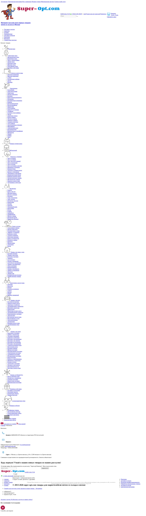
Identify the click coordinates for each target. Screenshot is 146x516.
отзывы (6, 485)
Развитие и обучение (13, 337)
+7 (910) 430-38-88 (8, 476)
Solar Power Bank (12, 91)
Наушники (10, 99)
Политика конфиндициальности (130, 482)
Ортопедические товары (14, 178)
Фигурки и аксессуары (14, 368)
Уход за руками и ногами (14, 166)
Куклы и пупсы (11, 362)
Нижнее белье (11, 169)
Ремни (9, 293)
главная (6, 479)
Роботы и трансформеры (14, 359)
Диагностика (11, 315)
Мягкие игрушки (12, 350)
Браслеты (10, 286)
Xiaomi (9, 134)
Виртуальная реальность (14, 97)
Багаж (9, 246)
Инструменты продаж (13, 411)
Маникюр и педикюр (13, 167)
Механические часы (13, 57)
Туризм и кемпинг (12, 235)
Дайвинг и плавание (13, 232)
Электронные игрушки (14, 353)
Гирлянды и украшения (14, 378)
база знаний (21, 424)
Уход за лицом (11, 158)
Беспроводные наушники (14, 100)
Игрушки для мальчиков (14, 339)
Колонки (10, 96)
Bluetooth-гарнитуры (13, 308)
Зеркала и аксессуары (13, 181)
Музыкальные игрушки (14, 356)
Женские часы (11, 64)
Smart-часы (10, 93)
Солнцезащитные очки (18, 401)
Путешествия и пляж (13, 231)
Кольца (9, 287)
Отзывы (6, 32)
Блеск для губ (11, 191)
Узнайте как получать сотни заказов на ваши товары (23, 488)
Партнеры (7, 37)
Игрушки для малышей (14, 343)
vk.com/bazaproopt (25, 444)
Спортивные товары (13, 228)
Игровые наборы (12, 348)
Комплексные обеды (10, 420)
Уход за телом (11, 164)
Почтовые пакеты (12, 392)
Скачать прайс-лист (60, 1)
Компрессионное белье (14, 176)
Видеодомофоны (12, 105)
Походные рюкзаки (13, 237)
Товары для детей (15, 331)
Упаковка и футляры (16, 389)
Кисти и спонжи (12, 194)
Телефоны (10, 111)
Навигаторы (11, 309)
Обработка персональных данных (130, 484)
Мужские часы (11, 63)
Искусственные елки (13, 376)
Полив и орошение (12, 261)
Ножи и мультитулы (13, 238)
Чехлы (9, 114)
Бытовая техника (12, 253)
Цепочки (10, 284)
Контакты (7, 38)
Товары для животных (13, 264)
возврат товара (8, 482)
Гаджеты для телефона (13, 112)
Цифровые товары (13, 410)
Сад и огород (11, 259)
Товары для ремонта (13, 269)
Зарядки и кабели (12, 120)
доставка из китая (126, 485)
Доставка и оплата (9, 29)
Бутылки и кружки (12, 256)
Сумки (9, 77)
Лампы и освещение (13, 270)
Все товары (12, 418)
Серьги (9, 290)
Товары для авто (15, 300)
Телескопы (10, 244)
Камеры (9, 102)
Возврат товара (36, 1)
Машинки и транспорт (14, 360)
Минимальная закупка (47, 1)
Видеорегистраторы (13, 302)
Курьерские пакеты (13, 393)
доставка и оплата (126, 480)
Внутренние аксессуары (14, 317)
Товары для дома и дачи (17, 252)
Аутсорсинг (4, 1)
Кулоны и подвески (13, 289)
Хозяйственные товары (14, 276)
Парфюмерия (11, 214)
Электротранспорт (12, 128)
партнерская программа (128, 487)
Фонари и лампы (12, 240)
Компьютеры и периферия (15, 131)
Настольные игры (12, 347)
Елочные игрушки (12, 379)
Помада (9, 190)
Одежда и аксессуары (16, 73)
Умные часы (11, 61)
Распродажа (11, 49)
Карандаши (10, 202)
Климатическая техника (14, 275)
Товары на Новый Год (16, 375)
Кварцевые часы (12, 58)
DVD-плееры (11, 108)
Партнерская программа (15, 1)
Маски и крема (11, 216)
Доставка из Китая (9, 35)
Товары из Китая (15, 405)
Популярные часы (12, 66)
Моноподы (10, 132)
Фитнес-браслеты (12, 94)
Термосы (10, 258)
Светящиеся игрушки (13, 354)
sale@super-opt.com (89, 14)
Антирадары (11, 321)
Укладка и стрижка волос (14, 170)
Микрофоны (11, 126)
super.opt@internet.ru (100, 14)
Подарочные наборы (13, 79)
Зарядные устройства (13, 305)
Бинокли (10, 241)
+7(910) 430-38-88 (76, 14)
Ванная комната (12, 267)
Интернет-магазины (13, 414)
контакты (6, 484)
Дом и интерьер (12, 266)
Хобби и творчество (13, 334)
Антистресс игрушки (13, 363)
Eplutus (9, 135)
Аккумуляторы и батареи (14, 125)
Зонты (9, 80)
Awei (8, 137)
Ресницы (10, 196)
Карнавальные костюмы (14, 382)
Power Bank (10, 90)
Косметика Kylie (12, 217)
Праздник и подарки (13, 333)
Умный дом (10, 273)
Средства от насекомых (14, 263)
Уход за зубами (11, 159)
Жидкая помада (11, 193)
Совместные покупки (10, 40)
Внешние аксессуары (13, 323)
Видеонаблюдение (12, 103)
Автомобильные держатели (15, 306)
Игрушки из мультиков (14, 342)
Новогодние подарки (13, 381)
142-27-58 (65, 14)
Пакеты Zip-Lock (12, 395)
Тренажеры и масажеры (14, 173)
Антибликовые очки (13, 324)
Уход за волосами (12, 162)
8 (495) (30, 472)
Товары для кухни (12, 255)
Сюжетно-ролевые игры (14, 345)
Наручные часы (12, 55)
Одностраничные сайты (14, 413)
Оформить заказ (111, 17)
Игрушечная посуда (13, 366)
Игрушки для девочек (13, 340)
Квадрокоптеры (11, 129)
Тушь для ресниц (12, 197)
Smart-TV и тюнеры (13, 109)
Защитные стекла (12, 116)
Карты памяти (11, 117)
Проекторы (10, 106)
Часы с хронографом (13, 60)
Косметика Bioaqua (12, 219)
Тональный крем (12, 207)
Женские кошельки (12, 76)
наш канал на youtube (9, 424)
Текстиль (10, 272)
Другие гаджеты (12, 119)
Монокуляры (11, 243)
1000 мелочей (13, 150)
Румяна (9, 211)
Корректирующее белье (14, 175)
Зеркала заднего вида (13, 303)
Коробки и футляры (13, 68)
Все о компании (27, 1)
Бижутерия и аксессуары (17, 283)
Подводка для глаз (12, 200)
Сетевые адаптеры (12, 122)
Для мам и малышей (13, 336)
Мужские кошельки (13, 74)
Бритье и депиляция (13, 172)
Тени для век (11, 199)
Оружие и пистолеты (13, 365)
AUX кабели (11, 123)
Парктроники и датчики (14, 314)
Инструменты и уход (13, 318)
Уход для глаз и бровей (14, 161)
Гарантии (7, 31)
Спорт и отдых (16, 226)
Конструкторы (11, 357)
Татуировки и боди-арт (14, 182)
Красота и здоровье (16, 156)
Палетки (9, 205)
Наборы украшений (13, 295)
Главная (3, 425)
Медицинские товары (13, 179)
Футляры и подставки (13, 390)
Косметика (13, 188)
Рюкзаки (9, 82)
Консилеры (10, 208)
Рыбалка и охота (12, 234)
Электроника (13, 88)
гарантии (6, 480)
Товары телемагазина (16, 143)
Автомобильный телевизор (15, 312)
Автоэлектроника (12, 320)
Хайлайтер (10, 213)
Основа (9, 204)
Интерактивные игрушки (14, 351)
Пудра (9, 210)
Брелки (9, 292)
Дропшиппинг (8, 34)
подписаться (45, 468)
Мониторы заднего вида (14, 311)
